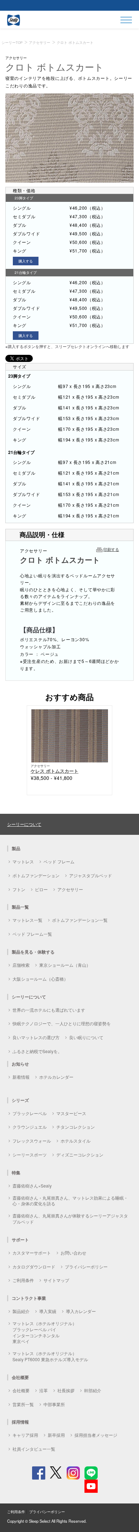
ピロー (41, 889)
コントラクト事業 (29, 1298)
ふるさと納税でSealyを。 (37, 1051)
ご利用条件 (23, 1280)
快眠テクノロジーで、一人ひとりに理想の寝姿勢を (61, 1023)
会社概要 (21, 1390)
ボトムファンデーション (36, 875)
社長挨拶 (65, 1390)
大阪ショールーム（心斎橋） (40, 979)
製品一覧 (20, 907)
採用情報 (20, 1422)
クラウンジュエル (29, 1127)
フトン (18, 889)
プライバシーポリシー (86, 1266)
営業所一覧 (23, 1404)
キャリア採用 (25, 1435)
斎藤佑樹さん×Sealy (32, 1186)
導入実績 (47, 1311)
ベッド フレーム (58, 861)
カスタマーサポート (31, 1253)
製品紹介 (21, 1311)
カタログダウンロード (33, 1266)
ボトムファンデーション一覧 (80, 920)
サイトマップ (56, 1280)
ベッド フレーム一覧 (32, 934)
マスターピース (71, 1113)
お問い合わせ (73, 1253)
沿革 (43, 1390)
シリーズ (20, 1100)
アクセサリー (70, 889)
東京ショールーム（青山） (65, 965)
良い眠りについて (86, 1037)
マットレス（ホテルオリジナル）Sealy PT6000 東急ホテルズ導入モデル (50, 1356)
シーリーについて (24, 824)
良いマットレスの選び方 (36, 1037)
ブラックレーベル (29, 1113)
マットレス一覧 (27, 920)
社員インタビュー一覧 (33, 1449)
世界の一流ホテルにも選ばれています (48, 1010)
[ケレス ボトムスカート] (69, 735)
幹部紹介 (92, 1390)
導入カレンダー (81, 1311)
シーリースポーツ (29, 1154)
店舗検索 (21, 965)
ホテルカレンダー (56, 1077)
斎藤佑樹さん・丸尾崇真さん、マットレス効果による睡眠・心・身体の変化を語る (70, 1201)
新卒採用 (56, 1435)
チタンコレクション (75, 1127)
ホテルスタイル (76, 1141)
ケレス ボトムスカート (54, 770)
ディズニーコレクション (79, 1154)
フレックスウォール (31, 1141)
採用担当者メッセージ (95, 1435)
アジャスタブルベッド (90, 875)
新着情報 (21, 1077)
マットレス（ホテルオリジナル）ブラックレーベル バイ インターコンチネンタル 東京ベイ (44, 1332)
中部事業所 (54, 1404)
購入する (26, 261)
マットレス (23, 861)
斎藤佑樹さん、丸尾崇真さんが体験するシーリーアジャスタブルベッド (70, 1218)
